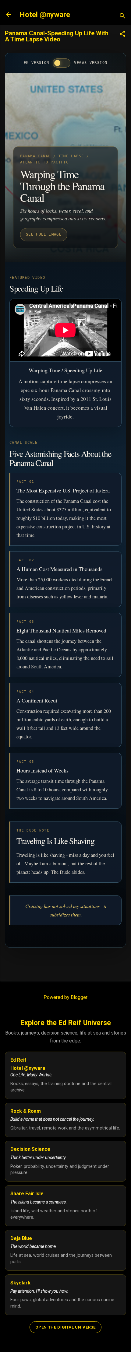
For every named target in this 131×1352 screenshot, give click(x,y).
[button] (122, 34)
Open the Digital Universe (65, 1327)
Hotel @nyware (44, 14)
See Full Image (44, 234)
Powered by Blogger (65, 997)
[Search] (122, 16)
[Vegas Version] (61, 63)
